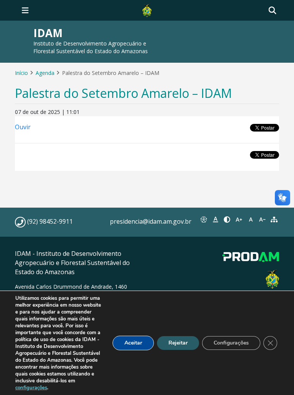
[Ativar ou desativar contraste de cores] (227, 219)
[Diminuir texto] (262, 219)
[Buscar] (272, 10)
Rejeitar (178, 342)
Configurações (231, 342)
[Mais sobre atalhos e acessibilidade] (204, 219)
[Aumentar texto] (239, 219)
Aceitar (133, 342)
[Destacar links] (216, 219)
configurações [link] (31, 387)
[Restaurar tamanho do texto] (250, 219)
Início (21, 72)
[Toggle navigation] (25, 10)
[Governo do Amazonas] (147, 9)
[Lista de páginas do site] (274, 219)
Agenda (45, 72)
